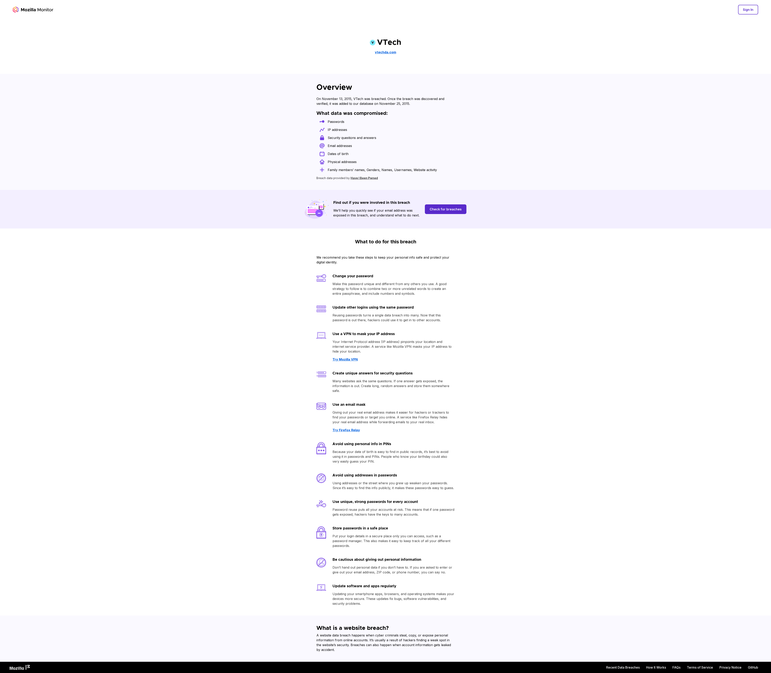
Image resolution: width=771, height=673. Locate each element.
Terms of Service (700, 667)
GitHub (753, 667)
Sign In (748, 10)
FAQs (676, 667)
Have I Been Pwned (364, 178)
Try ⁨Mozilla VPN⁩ (345, 359)
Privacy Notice (730, 667)
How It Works (656, 667)
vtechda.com (385, 52)
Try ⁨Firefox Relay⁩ (346, 430)
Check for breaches (446, 209)
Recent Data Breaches (623, 667)
